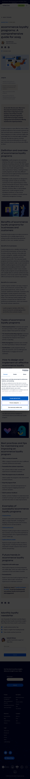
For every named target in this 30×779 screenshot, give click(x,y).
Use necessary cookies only (15, 407)
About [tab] (24, 374)
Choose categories (14, 402)
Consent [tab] (5, 374)
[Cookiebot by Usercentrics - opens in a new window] (22, 370)
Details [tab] (15, 374)
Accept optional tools (15, 398)
